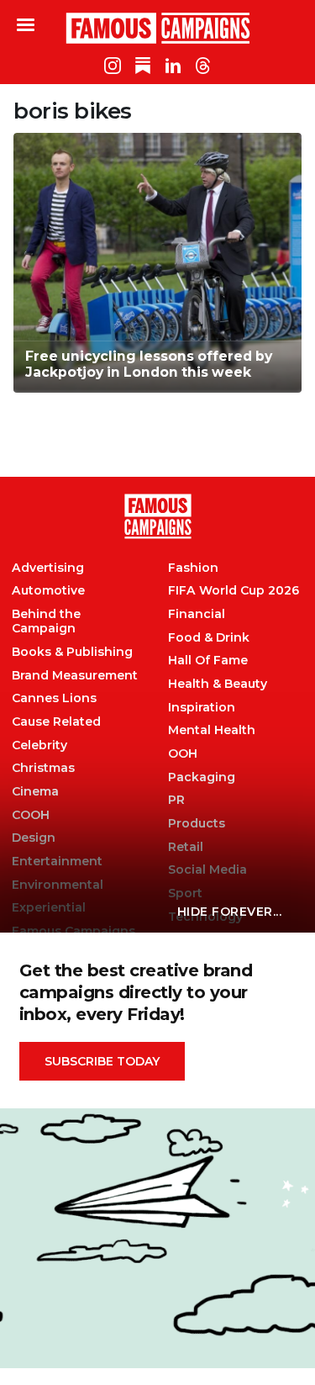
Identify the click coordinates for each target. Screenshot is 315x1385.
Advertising (48, 568)
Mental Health (211, 730)
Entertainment (57, 861)
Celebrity (39, 745)
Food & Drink (208, 638)
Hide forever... (229, 911)
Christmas (43, 768)
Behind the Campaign (46, 621)
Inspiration (201, 707)
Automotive (48, 591)
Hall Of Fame (208, 660)
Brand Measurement (75, 676)
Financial (196, 614)
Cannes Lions (54, 698)
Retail (185, 847)
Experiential (49, 908)
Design (33, 838)
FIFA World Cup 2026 (233, 591)
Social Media (207, 870)
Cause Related (56, 722)
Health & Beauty (217, 684)
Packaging (201, 777)
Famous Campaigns (158, 28)
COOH (31, 815)
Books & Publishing (72, 652)
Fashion (193, 568)
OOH (182, 754)
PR (176, 800)
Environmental (57, 885)
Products (196, 824)
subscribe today (102, 1061)
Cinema (35, 792)
